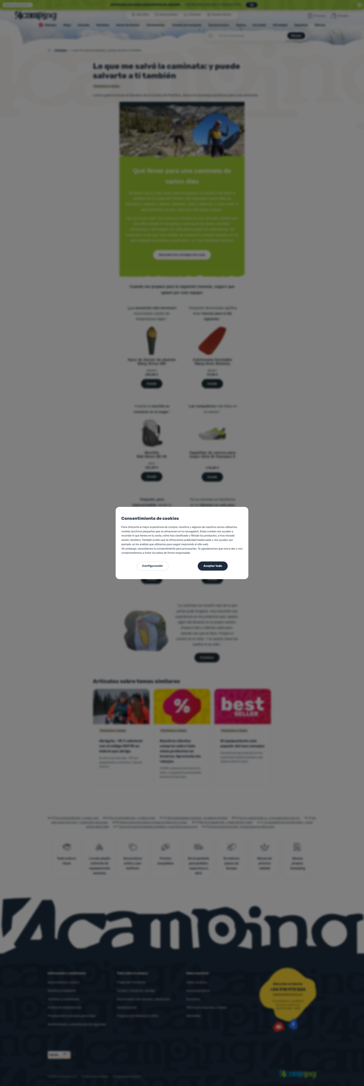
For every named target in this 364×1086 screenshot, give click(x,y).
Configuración (152, 566)
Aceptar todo (212, 566)
